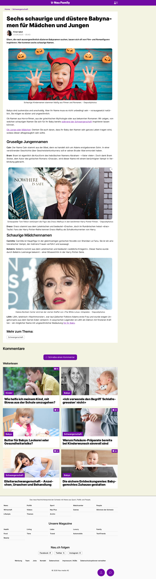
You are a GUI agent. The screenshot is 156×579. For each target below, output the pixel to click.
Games (76, 510)
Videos (29, 510)
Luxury (76, 529)
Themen (30, 514)
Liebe (52, 529)
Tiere (29, 534)
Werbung (18, 561)
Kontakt (43, 561)
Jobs (35, 561)
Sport (52, 505)
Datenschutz (54, 561)
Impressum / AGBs (69, 561)
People (99, 505)
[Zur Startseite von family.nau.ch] (60, 2)
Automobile (77, 534)
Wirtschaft (8, 510)
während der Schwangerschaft (77, 121)
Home (7, 9)
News (6, 505)
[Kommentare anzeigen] (110, 572)
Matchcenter (78, 505)
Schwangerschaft (20, 9)
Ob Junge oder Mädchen (19, 130)
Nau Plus (53, 510)
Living (29, 529)
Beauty (6, 538)
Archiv (52, 514)
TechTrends (101, 534)
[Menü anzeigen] (116, 2)
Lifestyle (7, 514)
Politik (29, 505)
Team (27, 561)
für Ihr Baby (69, 323)
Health (6, 529)
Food (6, 534)
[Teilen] (101, 572)
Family (99, 529)
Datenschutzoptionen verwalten (93, 561)
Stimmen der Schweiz (105, 510)
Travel (52, 534)
